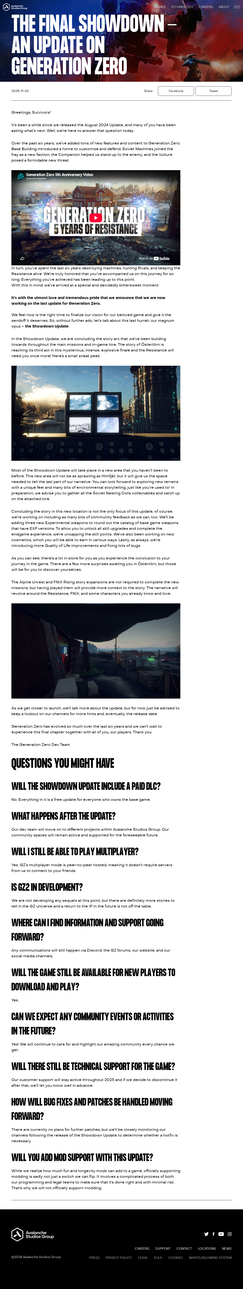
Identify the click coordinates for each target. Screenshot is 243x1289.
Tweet (213, 91)
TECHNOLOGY (182, 7)
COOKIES (175, 1258)
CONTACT (184, 1249)
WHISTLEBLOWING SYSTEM (210, 1258)
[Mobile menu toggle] (237, 7)
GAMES (160, 7)
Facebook (176, 91)
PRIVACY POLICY (119, 1258)
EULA (158, 1258)
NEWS (227, 1249)
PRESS (94, 1258)
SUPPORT (162, 1249)
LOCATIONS (207, 1249)
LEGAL (143, 1258)
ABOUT (224, 7)
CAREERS (206, 7)
